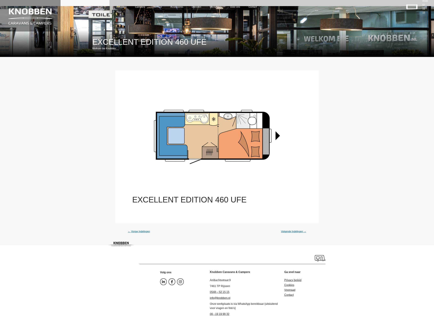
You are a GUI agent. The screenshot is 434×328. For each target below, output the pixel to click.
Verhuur (157, 6)
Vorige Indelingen (139, 231)
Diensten (196, 6)
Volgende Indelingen (293, 231)
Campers (140, 6)
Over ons (235, 6)
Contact (253, 6)
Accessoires (176, 6)
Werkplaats (216, 6)
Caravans (121, 6)
